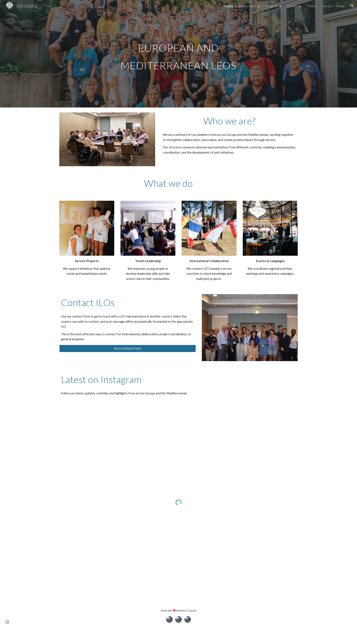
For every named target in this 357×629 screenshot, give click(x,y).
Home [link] (228, 6)
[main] (178, 54)
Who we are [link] (247, 6)
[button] (352, 6)
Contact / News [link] (333, 6)
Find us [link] (312, 6)
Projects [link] (271, 6)
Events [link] (292, 6)
